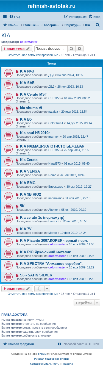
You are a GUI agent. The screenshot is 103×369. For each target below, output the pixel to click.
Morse (52, 232)
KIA (5, 35)
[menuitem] (14, 16)
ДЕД (51, 75)
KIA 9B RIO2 (30, 194)
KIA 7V (26, 229)
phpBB (42, 353)
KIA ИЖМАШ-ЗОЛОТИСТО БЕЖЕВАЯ (52, 146)
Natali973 (54, 163)
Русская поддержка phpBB (51, 358)
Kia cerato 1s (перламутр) (42, 217)
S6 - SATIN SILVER (36, 275)
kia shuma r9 (31, 108)
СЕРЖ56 (54, 98)
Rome (52, 175)
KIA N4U (27, 71)
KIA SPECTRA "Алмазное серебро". (51, 264)
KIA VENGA (30, 171)
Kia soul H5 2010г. (35, 133)
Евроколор (55, 186)
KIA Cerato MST (33, 94)
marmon (53, 136)
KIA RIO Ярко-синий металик (45, 252)
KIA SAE (27, 83)
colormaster (28, 41)
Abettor (53, 209)
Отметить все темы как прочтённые (33, 55)
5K (22, 206)
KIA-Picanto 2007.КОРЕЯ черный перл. (54, 240)
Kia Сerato (29, 160)
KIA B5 (26, 119)
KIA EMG (27, 183)
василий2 (55, 198)
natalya (53, 111)
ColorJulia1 (55, 123)
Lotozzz (53, 221)
